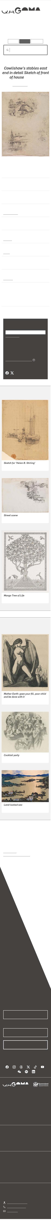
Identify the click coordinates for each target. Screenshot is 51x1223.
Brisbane (7, 278)
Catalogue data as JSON (17, 359)
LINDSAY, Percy (11, 466)
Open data (8, 1137)
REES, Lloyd (20, 85)
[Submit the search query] (5, 50)
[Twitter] (12, 373)
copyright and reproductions (16, 855)
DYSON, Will (10, 700)
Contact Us (12, 1210)
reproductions (9, 851)
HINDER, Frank (11, 759)
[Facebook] (7, 373)
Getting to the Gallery (17, 1202)
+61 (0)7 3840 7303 (16, 1206)
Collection (21, 20)
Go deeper (40, 31)
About (29, 1140)
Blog (29, 1137)
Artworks (10, 31)
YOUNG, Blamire (12, 808)
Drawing (7, 239)
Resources (37, 41)
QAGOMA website (11, 1140)
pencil (6, 252)
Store (5, 1143)
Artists (24, 31)
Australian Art (10, 213)
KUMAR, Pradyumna (13, 599)
